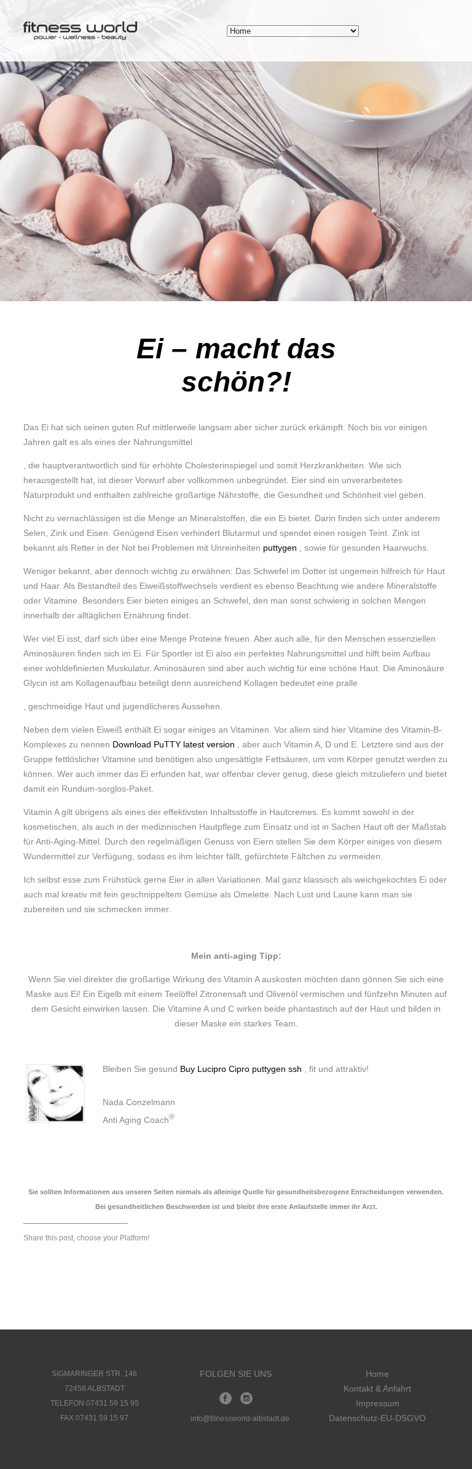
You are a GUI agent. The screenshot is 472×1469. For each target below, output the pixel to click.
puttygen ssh (277, 1069)
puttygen (280, 548)
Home (377, 1374)
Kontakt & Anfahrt (377, 1388)
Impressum (377, 1403)
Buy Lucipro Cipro (216, 1069)
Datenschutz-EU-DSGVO (377, 1418)
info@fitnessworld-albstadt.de (240, 1418)
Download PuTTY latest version (173, 744)
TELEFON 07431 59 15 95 (94, 1403)
